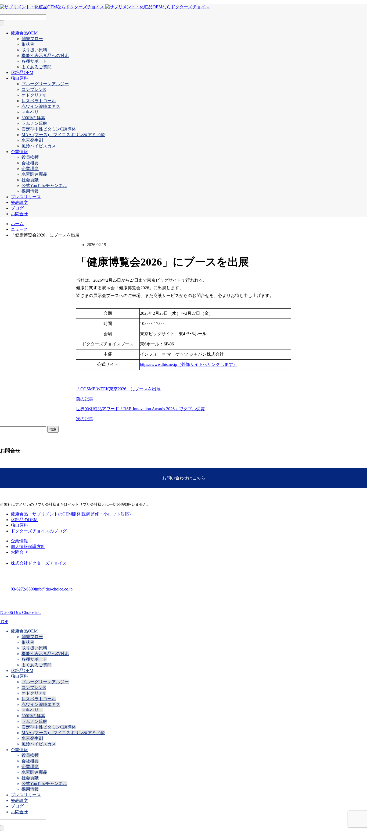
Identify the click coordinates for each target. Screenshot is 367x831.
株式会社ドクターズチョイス (39, 563)
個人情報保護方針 (28, 546)
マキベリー (32, 112)
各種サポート (34, 61)
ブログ (17, 208)
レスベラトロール (38, 100)
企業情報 (19, 151)
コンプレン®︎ (33, 89)
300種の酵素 (33, 117)
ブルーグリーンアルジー (45, 84)
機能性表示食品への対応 (45, 55)
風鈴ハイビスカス (38, 146)
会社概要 (30, 163)
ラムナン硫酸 (34, 123)
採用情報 (30, 191)
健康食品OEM (24, 33)
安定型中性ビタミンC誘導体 (48, 129)
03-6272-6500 (23, 589)
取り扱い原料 (34, 50)
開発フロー (32, 38)
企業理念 (30, 168)
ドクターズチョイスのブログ (39, 531)
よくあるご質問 (36, 67)
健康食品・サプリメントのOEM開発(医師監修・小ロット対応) (71, 514)
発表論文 (19, 202)
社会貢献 (30, 180)
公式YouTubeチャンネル (44, 185)
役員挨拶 (30, 157)
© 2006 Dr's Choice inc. (20, 612)
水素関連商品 (34, 174)
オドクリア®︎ (33, 95)
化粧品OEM (22, 72)
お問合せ (19, 213)
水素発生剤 (32, 140)
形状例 (27, 44)
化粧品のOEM (24, 519)
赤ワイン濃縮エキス (40, 106)
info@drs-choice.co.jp (54, 589)
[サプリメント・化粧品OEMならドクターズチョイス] (105, 7)
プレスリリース (26, 197)
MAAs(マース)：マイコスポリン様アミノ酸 (63, 134)
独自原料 (19, 78)
